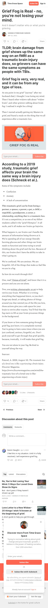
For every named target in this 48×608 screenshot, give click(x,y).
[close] (41, 522)
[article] (24, 491)
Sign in (43, 3)
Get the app (36, 596)
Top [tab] (4, 474)
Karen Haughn (13, 450)
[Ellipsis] (45, 450)
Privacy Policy (28, 582)
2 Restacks (31, 392)
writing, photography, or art (23, 289)
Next (40, 410)
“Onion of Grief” (19, 280)
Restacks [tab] (18, 427)
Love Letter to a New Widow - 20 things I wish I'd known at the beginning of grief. (17, 510)
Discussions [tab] (20, 474)
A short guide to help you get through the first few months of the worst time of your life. (18, 518)
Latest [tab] (11, 474)
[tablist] (12, 427)
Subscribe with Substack (25, 571)
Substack (12, 603)
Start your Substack (17, 596)
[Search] (43, 474)
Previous (9, 410)
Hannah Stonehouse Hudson (19, 33)
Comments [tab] (7, 427)
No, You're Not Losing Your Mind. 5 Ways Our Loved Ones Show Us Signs (17, 484)
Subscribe (34, 3)
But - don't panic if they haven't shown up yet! (15, 491)
